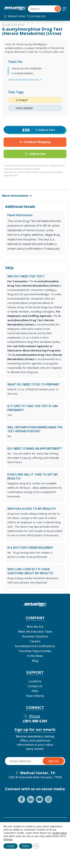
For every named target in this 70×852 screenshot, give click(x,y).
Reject (26, 845)
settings (8, 839)
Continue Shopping (37, 142)
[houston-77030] (15, 9)
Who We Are (35, 627)
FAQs (35, 691)
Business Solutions (35, 636)
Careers (35, 641)
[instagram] (48, 799)
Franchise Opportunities (35, 651)
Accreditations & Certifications (35, 646)
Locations (35, 681)
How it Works (35, 696)
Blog (35, 661)
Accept (10, 845)
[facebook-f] (21, 799)
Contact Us (35, 686)
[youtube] (39, 799)
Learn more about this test (23, 79)
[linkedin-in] (30, 799)
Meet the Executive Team (35, 632)
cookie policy (59, 833)
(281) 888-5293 (38, 16)
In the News (35, 656)
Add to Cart (37, 153)
